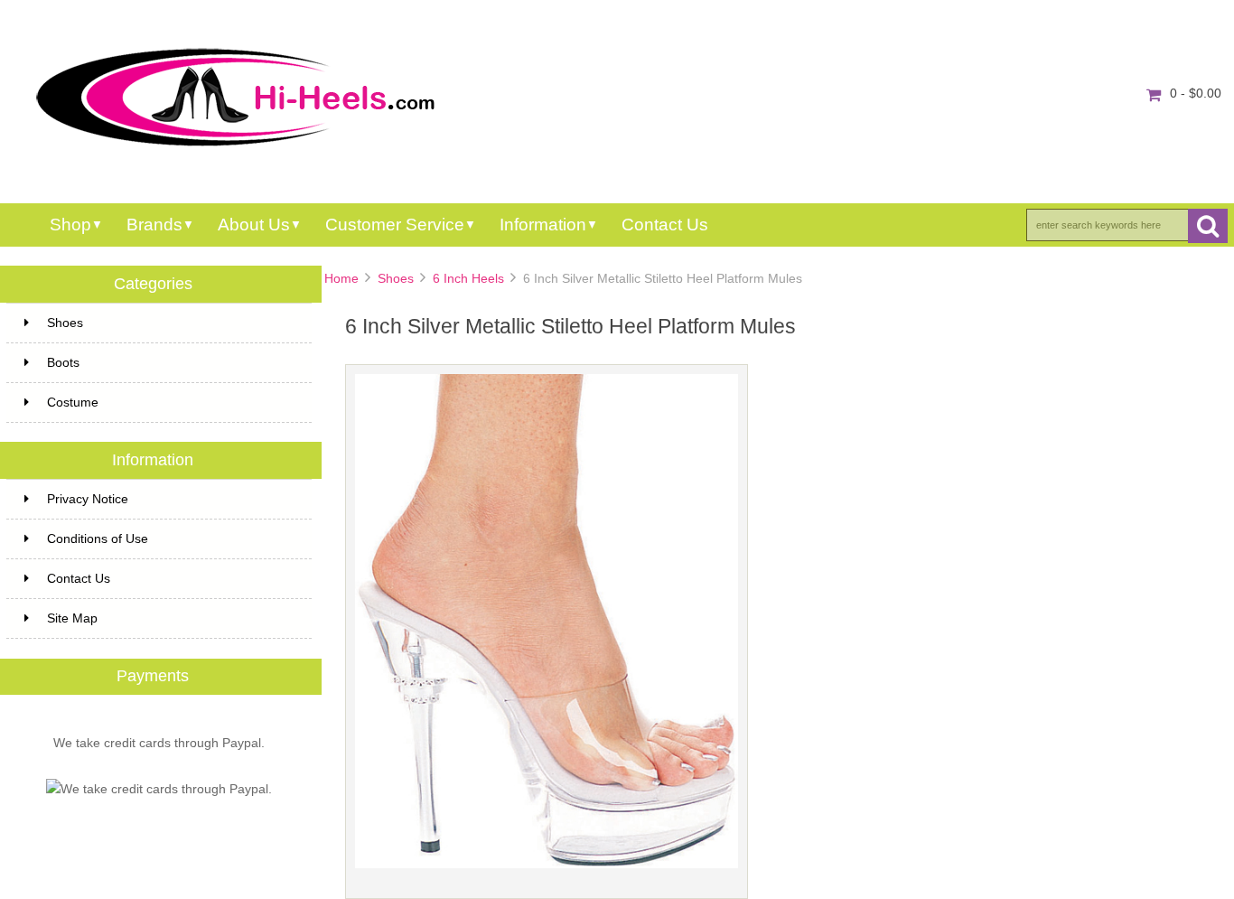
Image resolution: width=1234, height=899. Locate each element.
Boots (63, 362)
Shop (70, 224)
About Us (254, 224)
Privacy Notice (87, 499)
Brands (154, 224)
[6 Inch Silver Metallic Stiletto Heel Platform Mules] (546, 864)
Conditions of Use (97, 538)
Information (543, 224)
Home (341, 279)
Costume (72, 402)
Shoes (396, 279)
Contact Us (665, 224)
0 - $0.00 (1195, 93)
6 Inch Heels (468, 279)
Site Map (72, 618)
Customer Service (394, 224)
